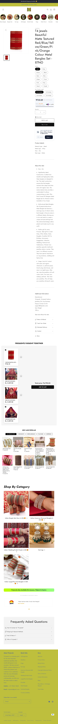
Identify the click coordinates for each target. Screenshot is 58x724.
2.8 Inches (39, 95)
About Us (40, 656)
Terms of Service (42, 673)
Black (45, 72)
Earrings (40, 550)
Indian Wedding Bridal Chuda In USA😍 (16, 550)
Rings (22, 663)
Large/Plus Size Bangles (27, 679)
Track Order (41, 689)
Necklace (23, 660)
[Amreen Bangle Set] (29, 442)
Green (38, 79)
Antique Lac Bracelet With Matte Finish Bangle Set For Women (6, 469)
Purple (45, 86)
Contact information (47, 720)
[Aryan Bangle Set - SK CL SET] (18, 460)
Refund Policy (41, 663)
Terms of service (30, 720)
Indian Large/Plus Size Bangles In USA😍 (16, 582)
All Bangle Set (24, 656)
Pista (44, 82)
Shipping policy (38, 720)
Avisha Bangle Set (39, 467)
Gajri (38, 76)
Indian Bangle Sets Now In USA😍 (15, 518)
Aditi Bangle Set (7, 448)
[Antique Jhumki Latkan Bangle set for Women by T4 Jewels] (50, 442)
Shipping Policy (42, 667)
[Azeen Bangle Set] (50, 460)
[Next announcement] (55, 4)
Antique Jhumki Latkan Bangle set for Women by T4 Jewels (50, 450)
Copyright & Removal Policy (45, 670)
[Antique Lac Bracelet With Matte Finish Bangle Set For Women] (7, 460)
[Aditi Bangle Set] (7, 442)
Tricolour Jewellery (25, 692)
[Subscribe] (29, 701)
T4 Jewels (9, 720)
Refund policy (16, 720)
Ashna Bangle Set (28, 467)
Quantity (37, 109)
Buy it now (45, 124)
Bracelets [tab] (21, 434)
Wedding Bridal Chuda (26, 675)
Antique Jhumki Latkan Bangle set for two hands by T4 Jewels (39, 450)
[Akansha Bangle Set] (18, 442)
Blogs (39, 680)
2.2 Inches (48, 92)
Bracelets (23, 682)
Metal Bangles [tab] (31, 434)
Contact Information (42, 677)
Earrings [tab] (48, 434)
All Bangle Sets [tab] (11, 434)
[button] (3, 9)
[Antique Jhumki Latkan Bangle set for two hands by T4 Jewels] (40, 442)
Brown (38, 72)
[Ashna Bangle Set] (29, 460)
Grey (44, 69)
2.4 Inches (39, 92)
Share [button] (38, 336)
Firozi (45, 79)
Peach (38, 86)
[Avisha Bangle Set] (40, 460)
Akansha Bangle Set (17, 449)
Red (38, 69)
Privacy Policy (41, 660)
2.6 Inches (48, 95)
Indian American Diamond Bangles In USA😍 (41, 519)
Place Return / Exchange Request (44, 685)
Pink (38, 82)
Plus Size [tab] (40, 434)
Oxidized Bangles (25, 689)
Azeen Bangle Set (50, 467)
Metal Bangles (24, 686)
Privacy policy (23, 720)
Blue (44, 76)
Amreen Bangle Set (28, 449)
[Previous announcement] (3, 4)
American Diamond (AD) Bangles (27, 671)
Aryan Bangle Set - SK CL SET (18, 467)
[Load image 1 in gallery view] (7, 58)
